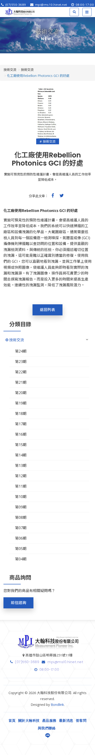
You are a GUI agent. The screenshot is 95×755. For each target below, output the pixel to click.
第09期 (21, 507)
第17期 (21, 423)
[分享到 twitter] (61, 195)
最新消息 (66, 720)
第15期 (21, 444)
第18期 (21, 413)
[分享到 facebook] (52, 195)
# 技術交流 (48, 141)
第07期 (21, 527)
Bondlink (57, 704)
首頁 (12, 720)
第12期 (21, 475)
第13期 (21, 465)
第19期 (21, 403)
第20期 (21, 392)
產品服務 (49, 720)
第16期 (21, 434)
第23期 (21, 361)
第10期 (21, 496)
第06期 (21, 538)
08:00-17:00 (84, 5)
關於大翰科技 (29, 720)
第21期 (21, 382)
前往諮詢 (18, 602)
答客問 (81, 720)
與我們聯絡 (47, 728)
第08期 (21, 517)
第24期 (21, 351)
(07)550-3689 (15, 5)
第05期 (21, 548)
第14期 (21, 455)
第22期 (21, 371)
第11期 (21, 486)
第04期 (21, 559)
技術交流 (16, 339)
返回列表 (47, 309)
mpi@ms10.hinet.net (50, 5)
